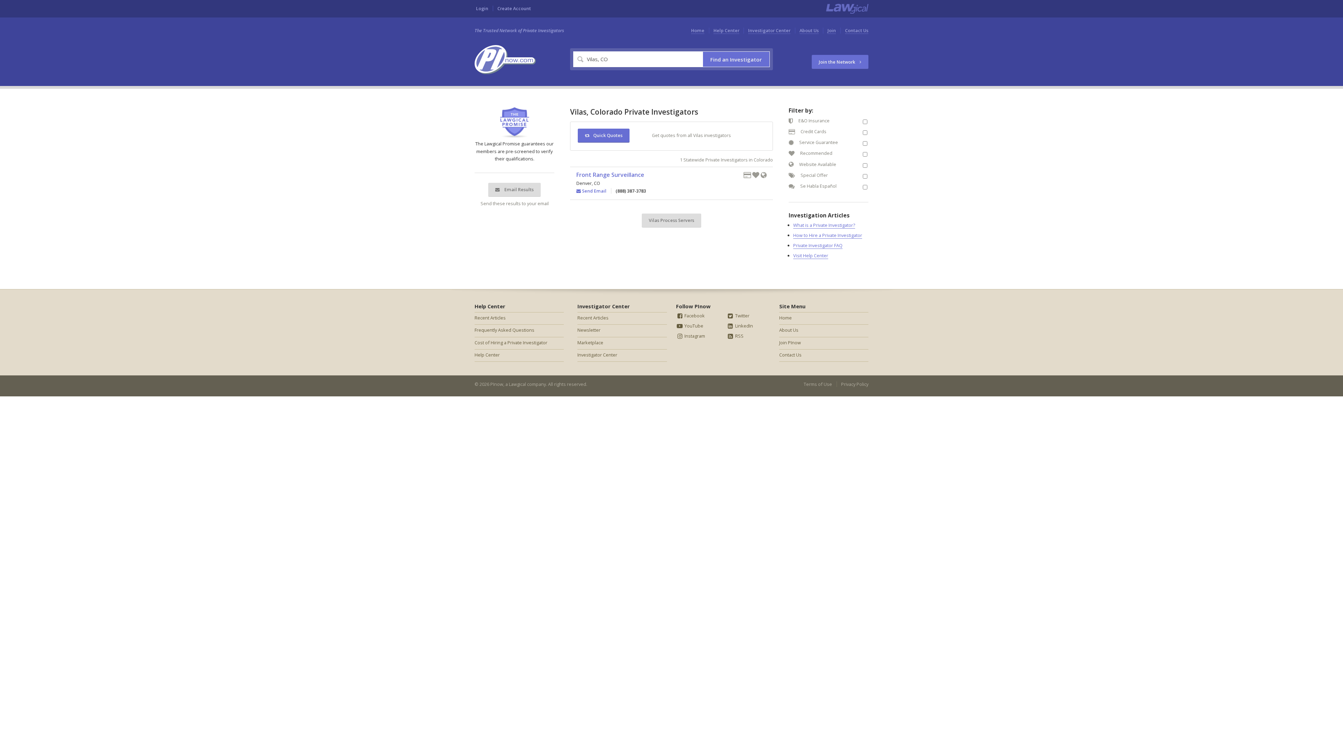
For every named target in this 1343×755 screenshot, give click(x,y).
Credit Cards (813, 131)
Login (482, 8)
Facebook (694, 315)
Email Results (518, 189)
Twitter (741, 315)
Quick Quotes (608, 135)
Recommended (815, 153)
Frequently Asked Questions (504, 330)
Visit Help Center (810, 255)
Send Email (593, 191)
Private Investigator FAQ (818, 245)
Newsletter (589, 330)
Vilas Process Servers (671, 220)
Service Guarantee (818, 142)
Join (831, 30)
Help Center (726, 30)
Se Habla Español (818, 186)
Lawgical (517, 384)
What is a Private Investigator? (824, 225)
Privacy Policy (854, 384)
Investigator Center (769, 30)
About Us (809, 30)
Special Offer (814, 175)
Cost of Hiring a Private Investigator (511, 342)
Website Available (817, 164)
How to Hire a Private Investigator (827, 235)
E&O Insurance (813, 120)
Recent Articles (490, 318)
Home (697, 30)
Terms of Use (818, 384)
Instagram (694, 336)
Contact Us (856, 30)
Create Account (514, 8)
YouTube (693, 326)
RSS (739, 336)
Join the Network (837, 62)
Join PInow (790, 342)
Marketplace (590, 342)
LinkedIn (743, 326)
